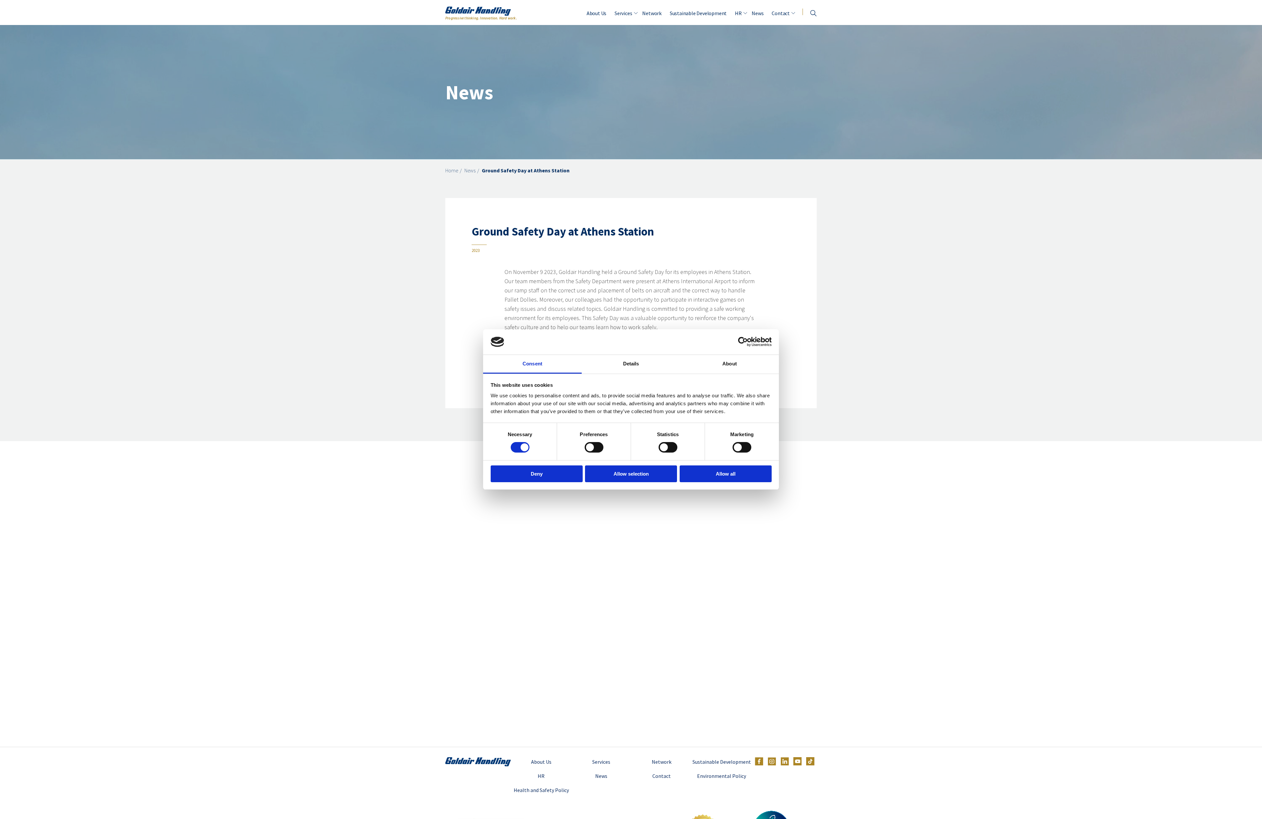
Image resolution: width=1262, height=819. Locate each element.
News (757, 13)
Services (623, 13)
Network (652, 13)
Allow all (726, 474)
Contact (781, 13)
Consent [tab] (532, 363)
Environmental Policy (721, 776)
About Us (596, 13)
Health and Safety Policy (541, 790)
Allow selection (631, 474)
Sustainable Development (698, 13)
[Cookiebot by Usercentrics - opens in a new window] (743, 342)
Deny (537, 474)
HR (738, 13)
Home (451, 170)
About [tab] (729, 363)
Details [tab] (631, 363)
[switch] (594, 447)
